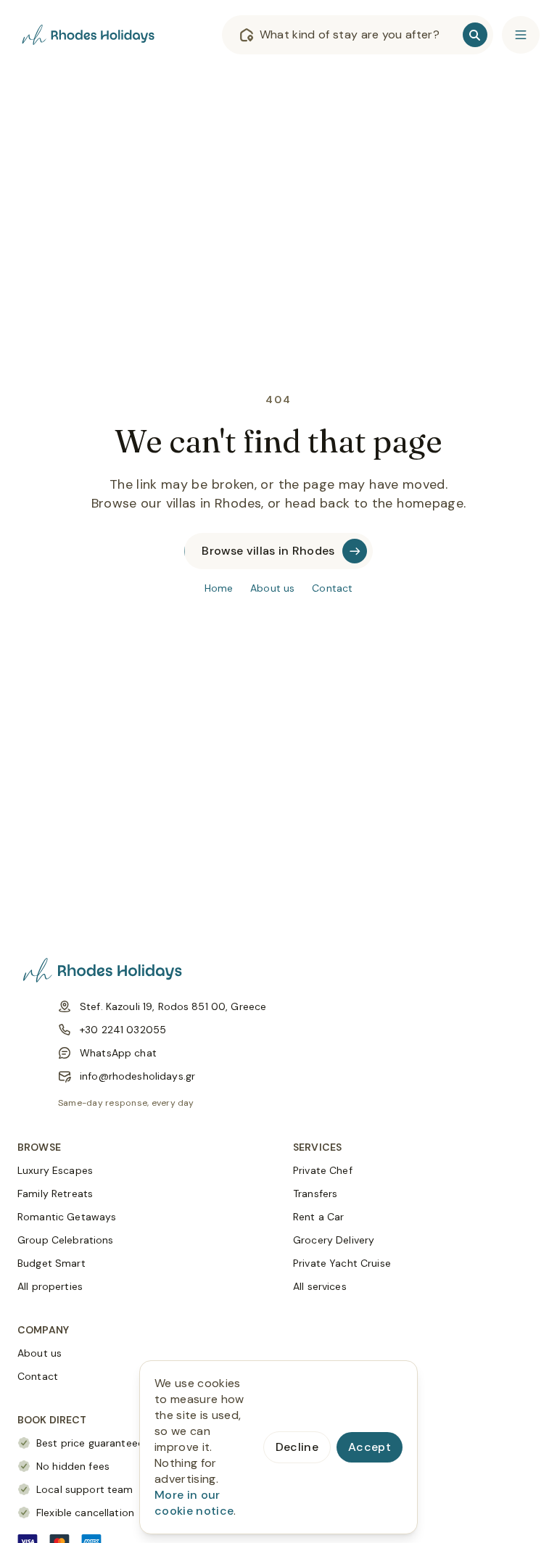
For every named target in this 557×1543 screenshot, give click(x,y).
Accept (369, 1447)
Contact (332, 588)
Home (219, 588)
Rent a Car (318, 1216)
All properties (50, 1286)
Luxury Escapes (55, 1170)
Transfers (315, 1193)
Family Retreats (55, 1193)
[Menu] (521, 35)
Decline (297, 1447)
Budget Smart (51, 1263)
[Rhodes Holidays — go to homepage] (89, 34)
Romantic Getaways (66, 1216)
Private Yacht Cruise (342, 1263)
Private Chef (322, 1170)
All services (320, 1286)
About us (272, 588)
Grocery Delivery (333, 1239)
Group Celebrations (65, 1239)
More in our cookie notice (194, 1502)
